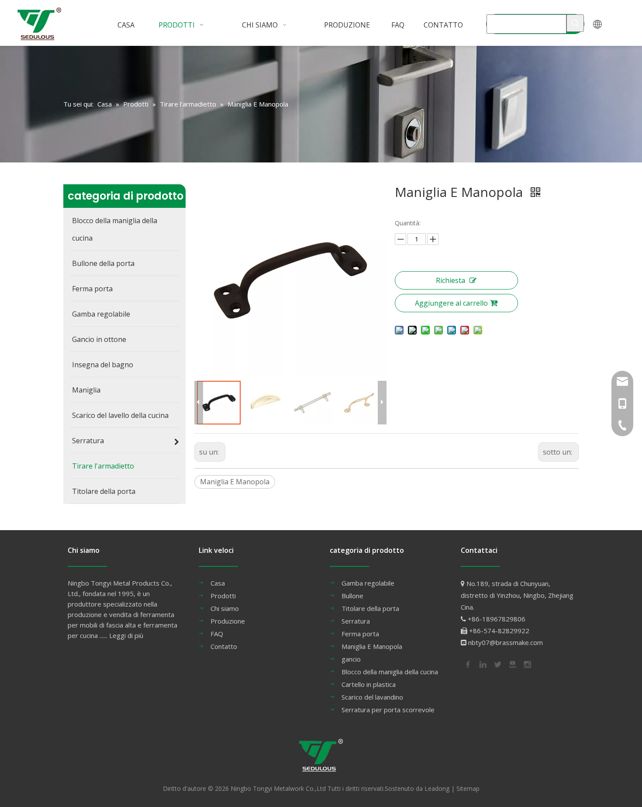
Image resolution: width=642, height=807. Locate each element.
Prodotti (223, 595)
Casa (218, 583)
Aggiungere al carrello (451, 303)
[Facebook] (467, 664)
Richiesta (450, 280)
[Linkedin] (482, 664)
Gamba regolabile (368, 583)
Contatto (224, 646)
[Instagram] (527, 664)
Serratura (356, 621)
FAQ (217, 633)
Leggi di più (126, 635)
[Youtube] (512, 664)
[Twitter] (497, 664)
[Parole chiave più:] (575, 23)
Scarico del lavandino (372, 697)
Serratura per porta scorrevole (388, 709)
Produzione (228, 621)
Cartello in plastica (369, 684)
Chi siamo (225, 608)
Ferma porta (360, 633)
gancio (351, 659)
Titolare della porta (370, 608)
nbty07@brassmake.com (505, 642)
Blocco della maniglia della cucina (390, 671)
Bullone (352, 595)
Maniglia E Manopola (234, 481)
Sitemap (468, 788)
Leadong (437, 788)
